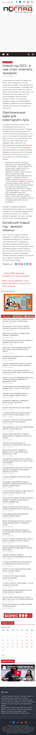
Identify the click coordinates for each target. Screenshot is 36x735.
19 (12, 643)
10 (3, 640)
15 (27, 640)
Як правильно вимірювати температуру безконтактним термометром (15, 401)
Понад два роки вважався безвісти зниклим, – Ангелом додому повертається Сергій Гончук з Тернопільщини (17, 460)
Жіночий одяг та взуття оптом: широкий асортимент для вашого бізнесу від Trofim (16, 327)
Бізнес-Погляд (7, 62)
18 (8, 643)
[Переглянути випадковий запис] (33, 54)
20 (17, 643)
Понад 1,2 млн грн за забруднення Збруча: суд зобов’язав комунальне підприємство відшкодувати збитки (17, 379)
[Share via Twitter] (24, 264)
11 (8, 640)
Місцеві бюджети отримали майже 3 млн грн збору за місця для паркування (17, 591)
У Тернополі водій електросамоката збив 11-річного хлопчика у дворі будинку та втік (17, 414)
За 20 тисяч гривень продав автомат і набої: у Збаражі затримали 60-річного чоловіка (17, 540)
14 (22, 640)
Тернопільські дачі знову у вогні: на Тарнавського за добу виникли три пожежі (16, 444)
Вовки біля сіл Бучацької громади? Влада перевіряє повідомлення (15, 334)
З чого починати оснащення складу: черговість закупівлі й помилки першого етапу (17, 492)
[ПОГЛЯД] (3, 54)
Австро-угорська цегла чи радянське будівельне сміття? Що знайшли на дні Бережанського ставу (15, 452)
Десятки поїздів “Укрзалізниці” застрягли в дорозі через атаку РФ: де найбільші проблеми (17, 598)
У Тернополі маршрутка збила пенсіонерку (16, 477)
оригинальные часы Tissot (18, 180)
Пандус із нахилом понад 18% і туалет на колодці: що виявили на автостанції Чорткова (17, 508)
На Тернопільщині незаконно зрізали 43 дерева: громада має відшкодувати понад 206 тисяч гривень (17, 548)
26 (12, 647)
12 (12, 640)
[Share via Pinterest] (30, 264)
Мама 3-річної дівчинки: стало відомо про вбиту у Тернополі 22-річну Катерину (16, 283)
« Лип (3, 655)
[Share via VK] (19, 264)
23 (31, 643)
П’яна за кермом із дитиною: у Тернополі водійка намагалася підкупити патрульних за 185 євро (17, 436)
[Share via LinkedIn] (27, 264)
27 (17, 647)
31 (3, 650)
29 (27, 647)
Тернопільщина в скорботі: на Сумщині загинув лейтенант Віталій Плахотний (17, 428)
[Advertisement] (18, 32)
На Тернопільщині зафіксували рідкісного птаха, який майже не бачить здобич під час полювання (17, 532)
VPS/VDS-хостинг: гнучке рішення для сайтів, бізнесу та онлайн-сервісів (16, 570)
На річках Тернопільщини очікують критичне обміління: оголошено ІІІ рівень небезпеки (17, 364)
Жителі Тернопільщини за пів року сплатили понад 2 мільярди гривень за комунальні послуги (16, 523)
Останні (7, 316)
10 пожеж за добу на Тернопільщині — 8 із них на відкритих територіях (17, 584)
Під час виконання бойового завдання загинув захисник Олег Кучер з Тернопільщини (17, 320)
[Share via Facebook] (16, 264)
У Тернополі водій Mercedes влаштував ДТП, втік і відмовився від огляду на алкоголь (17, 563)
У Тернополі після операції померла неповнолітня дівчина (14, 577)
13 (17, 640)
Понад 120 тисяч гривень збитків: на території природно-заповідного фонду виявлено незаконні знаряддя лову (17, 499)
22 (27, 643)
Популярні (18, 316)
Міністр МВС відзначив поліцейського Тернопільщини (15, 274)
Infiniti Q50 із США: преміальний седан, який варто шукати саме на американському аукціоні (16, 349)
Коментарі (30, 316)
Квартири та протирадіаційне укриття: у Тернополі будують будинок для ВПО (15, 394)
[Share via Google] (22, 264)
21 (22, 643)
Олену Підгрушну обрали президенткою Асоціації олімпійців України (15, 515)
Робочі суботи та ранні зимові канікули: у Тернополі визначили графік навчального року (17, 371)
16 (31, 640)
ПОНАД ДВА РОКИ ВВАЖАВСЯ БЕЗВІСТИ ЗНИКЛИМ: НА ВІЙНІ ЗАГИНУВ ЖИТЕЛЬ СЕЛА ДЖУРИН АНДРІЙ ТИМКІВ (17, 484)
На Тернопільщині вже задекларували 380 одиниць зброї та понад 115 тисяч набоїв (16, 387)
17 (3, 643)
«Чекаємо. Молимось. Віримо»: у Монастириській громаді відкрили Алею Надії (17, 556)
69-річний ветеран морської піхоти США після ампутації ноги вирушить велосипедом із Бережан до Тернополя (17, 469)
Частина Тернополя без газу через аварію (16, 408)
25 (8, 647)
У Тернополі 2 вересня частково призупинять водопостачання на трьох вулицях (17, 421)
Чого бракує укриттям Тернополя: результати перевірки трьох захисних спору (17, 341)
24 (3, 647)
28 (22, 647)
